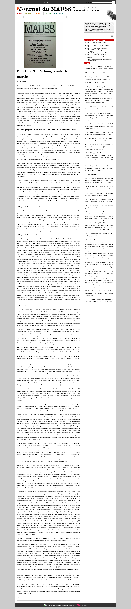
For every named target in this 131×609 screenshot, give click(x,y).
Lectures (48, 13)
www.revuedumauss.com (23, 2)
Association (29, 17)
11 (59, 385)
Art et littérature (87, 17)
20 (77, 569)
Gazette (19, 13)
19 (57, 567)
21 (42, 586)
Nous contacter (63, 2)
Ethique (19, 17)
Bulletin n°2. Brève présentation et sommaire (97, 48)
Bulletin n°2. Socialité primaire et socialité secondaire (99, 53)
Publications (58, 13)
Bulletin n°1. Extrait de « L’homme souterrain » (98, 45)
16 (64, 540)
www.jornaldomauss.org (38, 2)
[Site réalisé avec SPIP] (78, 605)
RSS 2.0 (58, 605)
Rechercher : (88, 2)
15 (25, 530)
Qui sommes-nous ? (52, 2)
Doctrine (48, 17)
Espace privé (72, 605)
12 (61, 411)
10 (49, 380)
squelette (84, 605)
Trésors (28, 13)
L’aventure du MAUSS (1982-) (96, 40)
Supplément (38, 13)
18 (72, 556)
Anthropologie (59, 17)
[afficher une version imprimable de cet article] (112, 36)
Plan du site (65, 605)
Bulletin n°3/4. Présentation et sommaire (96, 54)
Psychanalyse (73, 17)
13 (71, 426)
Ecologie (39, 17)
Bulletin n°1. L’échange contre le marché (96, 47)
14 (34, 509)
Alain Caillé (21, 82)
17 (65, 551)
